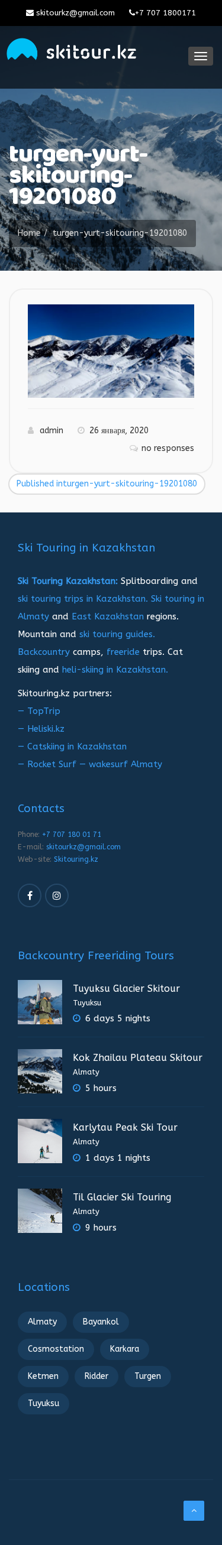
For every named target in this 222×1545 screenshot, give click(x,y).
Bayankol (101, 1322)
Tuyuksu (87, 1002)
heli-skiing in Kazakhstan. (115, 669)
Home (29, 233)
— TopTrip (39, 711)
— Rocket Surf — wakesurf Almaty (90, 764)
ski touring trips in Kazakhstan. (83, 598)
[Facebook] (29, 895)
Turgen (147, 1376)
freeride (123, 652)
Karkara (124, 1349)
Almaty (86, 1071)
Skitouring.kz (76, 859)
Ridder (96, 1376)
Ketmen (43, 1376)
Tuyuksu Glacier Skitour (126, 988)
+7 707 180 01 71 (71, 834)
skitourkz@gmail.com (74, 12)
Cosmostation (56, 1349)
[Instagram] (57, 895)
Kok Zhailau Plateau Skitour (137, 1057)
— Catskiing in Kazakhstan (72, 746)
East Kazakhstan (108, 616)
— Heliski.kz (41, 728)
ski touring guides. (117, 634)
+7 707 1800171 (165, 12)
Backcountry (44, 652)
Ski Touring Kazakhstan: (68, 581)
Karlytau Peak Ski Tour (125, 1127)
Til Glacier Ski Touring (122, 1197)
